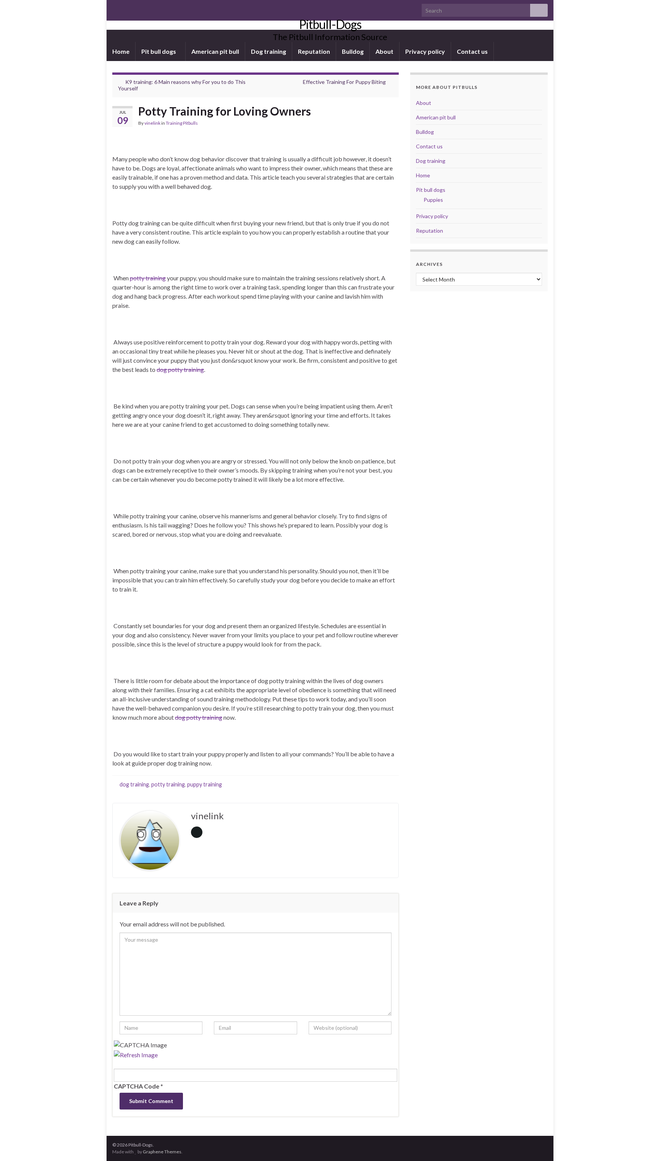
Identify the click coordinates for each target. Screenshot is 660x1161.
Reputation (314, 51)
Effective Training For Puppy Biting (344, 82)
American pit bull (215, 51)
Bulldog (353, 51)
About (384, 51)
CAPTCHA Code (136, 1086)
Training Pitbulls (182, 123)
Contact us (472, 51)
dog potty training (180, 369)
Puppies (433, 199)
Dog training (268, 51)
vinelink (152, 123)
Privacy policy (425, 51)
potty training (148, 277)
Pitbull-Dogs (330, 24)
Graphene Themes (162, 1152)
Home (120, 51)
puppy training (204, 784)
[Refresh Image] (136, 1054)
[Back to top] (642, 1143)
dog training (134, 784)
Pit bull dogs (159, 51)
